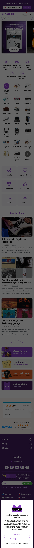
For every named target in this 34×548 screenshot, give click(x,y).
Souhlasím (17, 534)
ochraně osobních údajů (20, 528)
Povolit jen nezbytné (17, 539)
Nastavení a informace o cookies (17, 543)
